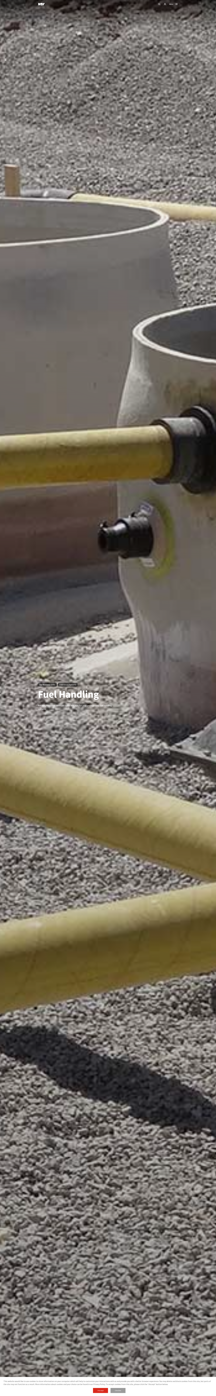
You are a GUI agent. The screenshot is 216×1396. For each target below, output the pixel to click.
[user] (165, 4)
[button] (100, 1390)
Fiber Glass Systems (67, 684)
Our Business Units (47, 684)
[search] (159, 4)
